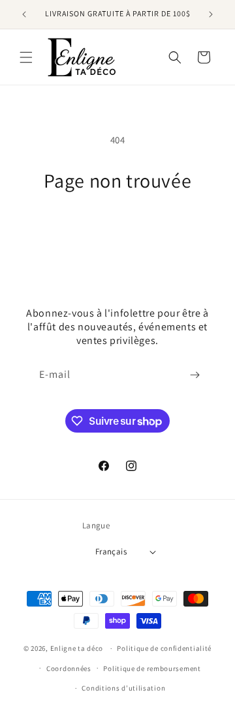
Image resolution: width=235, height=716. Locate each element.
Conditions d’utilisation (123, 688)
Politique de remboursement (151, 668)
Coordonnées (68, 668)
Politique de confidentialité (164, 648)
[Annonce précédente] (24, 14)
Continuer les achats (118, 228)
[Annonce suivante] (210, 14)
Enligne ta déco (77, 648)
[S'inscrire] (194, 375)
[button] (26, 57)
